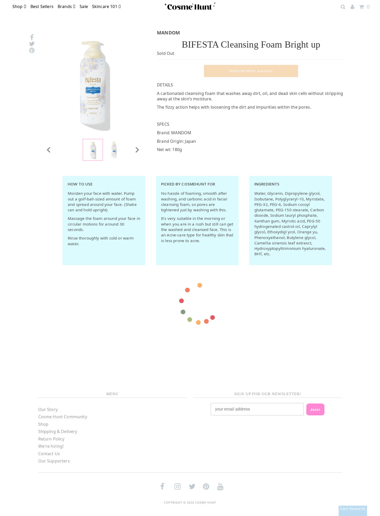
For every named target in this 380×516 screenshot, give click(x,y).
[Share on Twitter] (32, 44)
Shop (18, 6)
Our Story (48, 409)
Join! (315, 409)
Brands (65, 6)
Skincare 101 (105, 6)
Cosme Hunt (205, 502)
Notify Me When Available (251, 71)
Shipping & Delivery (57, 431)
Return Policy (51, 439)
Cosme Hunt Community (62, 417)
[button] (92, 150)
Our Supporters (54, 461)
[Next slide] (137, 150)
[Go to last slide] (49, 150)
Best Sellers (42, 6)
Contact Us (49, 454)
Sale (84, 6)
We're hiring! (51, 446)
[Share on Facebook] (32, 37)
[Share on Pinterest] (32, 50)
